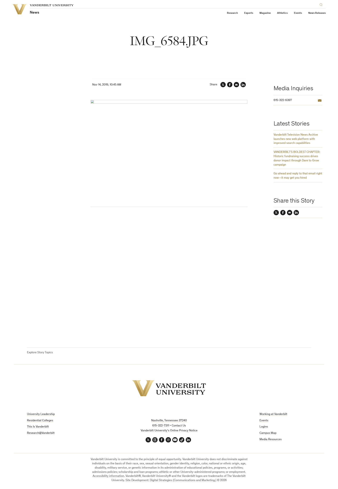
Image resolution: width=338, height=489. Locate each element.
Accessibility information (108, 476)
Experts (248, 13)
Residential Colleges (40, 420)
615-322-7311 (160, 425)
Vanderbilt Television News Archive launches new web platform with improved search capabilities (296, 139)
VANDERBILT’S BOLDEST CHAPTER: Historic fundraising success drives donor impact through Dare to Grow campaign (297, 158)
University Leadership (41, 414)
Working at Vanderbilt (273, 414)
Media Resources (270, 439)
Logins (263, 426)
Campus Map (267, 433)
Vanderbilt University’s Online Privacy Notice (169, 430)
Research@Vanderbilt (41, 433)
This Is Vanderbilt (38, 426)
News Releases (317, 13)
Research (232, 13)
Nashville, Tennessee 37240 (169, 420)
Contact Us (179, 425)
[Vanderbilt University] (169, 388)
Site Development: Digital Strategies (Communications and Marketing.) (171, 480)
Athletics (282, 13)
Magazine (265, 13)
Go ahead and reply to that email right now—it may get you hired (298, 175)
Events (298, 13)
